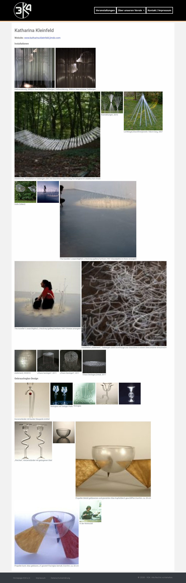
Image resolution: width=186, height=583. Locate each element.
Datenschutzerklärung (60, 578)
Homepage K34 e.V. (22, 578)
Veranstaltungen (105, 10)
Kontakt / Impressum (159, 10)
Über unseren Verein (130, 10)
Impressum (40, 578)
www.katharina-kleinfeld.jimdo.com (42, 37)
